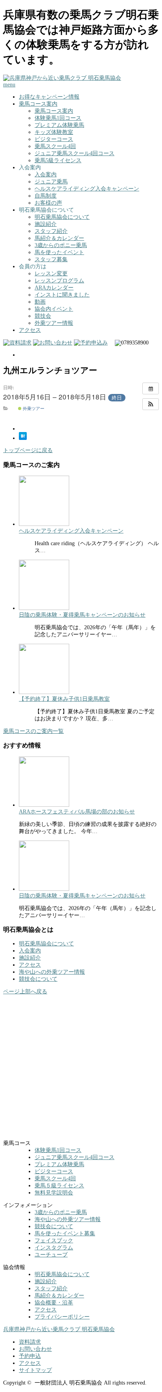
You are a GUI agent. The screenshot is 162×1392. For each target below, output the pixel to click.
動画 (40, 302)
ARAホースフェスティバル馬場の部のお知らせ (77, 812)
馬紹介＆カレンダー (59, 238)
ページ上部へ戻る (25, 992)
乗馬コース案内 (38, 104)
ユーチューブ (51, 1255)
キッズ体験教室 (54, 132)
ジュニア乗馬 (51, 182)
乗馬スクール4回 (55, 146)
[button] (150, 404)
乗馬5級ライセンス (58, 160)
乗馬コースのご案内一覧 (33, 731)
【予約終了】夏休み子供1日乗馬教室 (64, 699)
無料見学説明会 (54, 1193)
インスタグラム (54, 1248)
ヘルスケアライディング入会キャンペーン (87, 189)
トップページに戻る (28, 450)
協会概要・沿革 (54, 1303)
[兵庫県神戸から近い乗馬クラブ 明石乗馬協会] (62, 78)
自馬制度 (46, 196)
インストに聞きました (62, 295)
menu (9, 85)
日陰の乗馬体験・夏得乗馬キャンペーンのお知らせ (82, 615)
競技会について (38, 979)
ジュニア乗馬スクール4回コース (74, 153)
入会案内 (46, 175)
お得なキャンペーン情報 (49, 97)
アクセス (30, 330)
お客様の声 (48, 203)
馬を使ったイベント (59, 252)
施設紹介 (46, 224)
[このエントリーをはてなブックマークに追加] (23, 438)
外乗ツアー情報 (54, 323)
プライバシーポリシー (62, 1317)
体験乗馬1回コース (58, 118)
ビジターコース (54, 139)
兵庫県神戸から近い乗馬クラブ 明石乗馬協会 (59, 1329)
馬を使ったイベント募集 (65, 1233)
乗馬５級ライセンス (59, 1186)
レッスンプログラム (59, 281)
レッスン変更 (51, 274)
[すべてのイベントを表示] (150, 388)
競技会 (43, 316)
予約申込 (30, 1356)
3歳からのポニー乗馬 (61, 245)
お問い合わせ (35, 1349)
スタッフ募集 (51, 259)
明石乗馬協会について (62, 217)
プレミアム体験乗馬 (59, 125)
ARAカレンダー (54, 288)
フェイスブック (54, 1241)
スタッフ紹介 (51, 231)
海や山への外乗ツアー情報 (52, 972)
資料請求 (30, 1342)
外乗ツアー (33, 408)
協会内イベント (54, 309)
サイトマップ (35, 1370)
